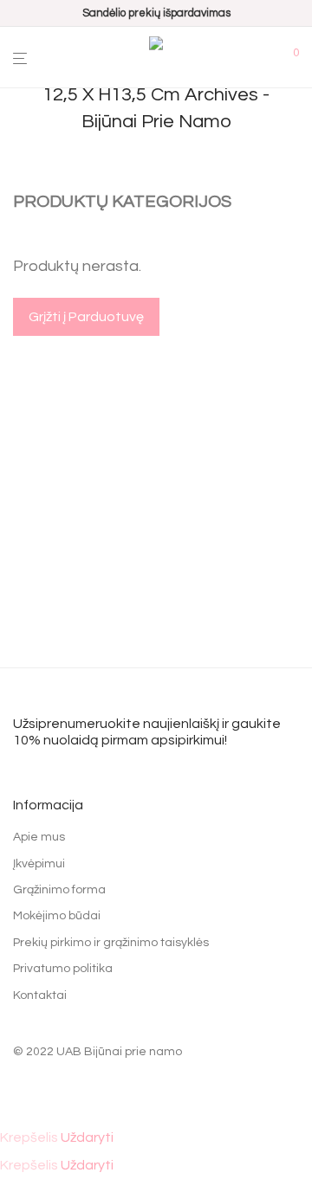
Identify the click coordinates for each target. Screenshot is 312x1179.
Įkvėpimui (39, 864)
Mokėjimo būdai (57, 916)
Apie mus (39, 837)
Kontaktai (40, 995)
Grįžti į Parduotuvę (86, 317)
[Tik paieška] (269, 58)
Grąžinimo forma (59, 890)
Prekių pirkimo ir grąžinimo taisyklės (111, 943)
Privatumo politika (63, 969)
